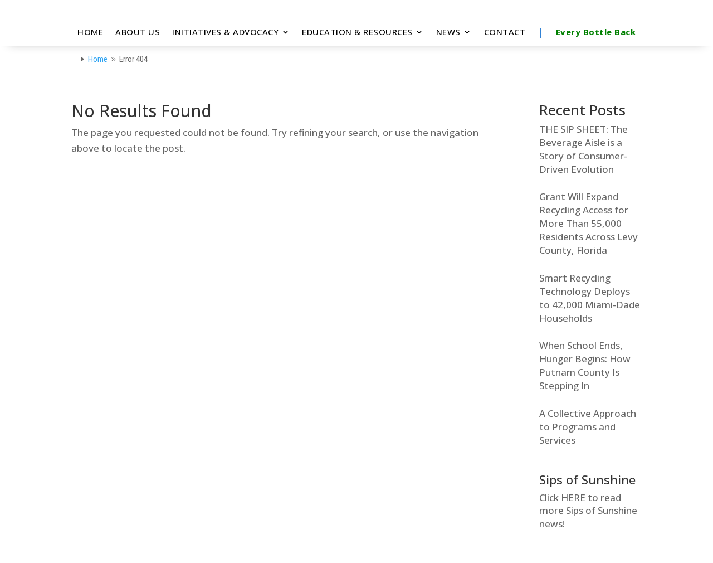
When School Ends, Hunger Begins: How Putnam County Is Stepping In (585, 365)
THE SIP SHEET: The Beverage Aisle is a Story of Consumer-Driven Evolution (583, 149)
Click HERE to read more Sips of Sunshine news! (588, 511)
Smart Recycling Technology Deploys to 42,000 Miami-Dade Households (589, 297)
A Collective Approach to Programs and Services (587, 426)
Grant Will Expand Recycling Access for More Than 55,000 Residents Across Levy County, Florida (588, 223)
